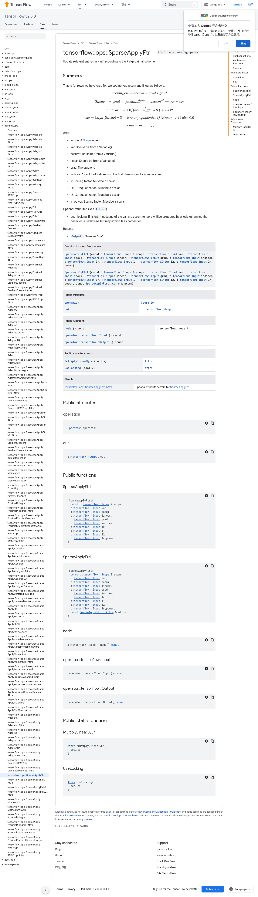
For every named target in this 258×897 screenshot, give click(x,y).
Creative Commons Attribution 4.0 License (158, 811)
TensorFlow (69, 43)
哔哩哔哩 (60, 867)
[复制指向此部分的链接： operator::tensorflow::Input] (115, 660)
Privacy (71, 889)
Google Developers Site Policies (120, 815)
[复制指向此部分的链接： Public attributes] (101, 403)
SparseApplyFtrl (77, 254)
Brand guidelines (167, 867)
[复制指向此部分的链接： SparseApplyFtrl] (95, 487)
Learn (62, 4)
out (67, 309)
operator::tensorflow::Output (87, 342)
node (69, 328)
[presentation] (139, 93)
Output (77, 236)
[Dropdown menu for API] (86, 4)
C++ (42, 24)
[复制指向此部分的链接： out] (73, 443)
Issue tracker (164, 849)
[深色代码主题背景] (206, 423)
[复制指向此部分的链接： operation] (85, 414)
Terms (59, 889)
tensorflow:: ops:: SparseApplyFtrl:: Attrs (88, 387)
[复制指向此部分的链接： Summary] (87, 76)
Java (55, 24)
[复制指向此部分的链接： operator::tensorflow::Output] (119, 688)
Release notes (165, 855)
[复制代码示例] (212, 423)
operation (72, 302)
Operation (148, 302)
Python (28, 24)
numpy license (84, 819)
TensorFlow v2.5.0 (20, 16)
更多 (124, 4)
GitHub (237, 4)
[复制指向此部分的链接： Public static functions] (113, 721)
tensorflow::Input (164, 254)
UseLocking (73, 368)
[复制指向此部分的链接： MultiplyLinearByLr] (100, 732)
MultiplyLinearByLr (79, 361)
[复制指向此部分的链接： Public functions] (101, 475)
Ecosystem (102, 4)
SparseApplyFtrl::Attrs (103, 283)
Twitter (59, 861)
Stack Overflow (166, 861)
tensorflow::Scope (118, 254)
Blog (58, 849)
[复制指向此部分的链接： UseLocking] (88, 769)
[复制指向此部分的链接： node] (76, 631)
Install (48, 4)
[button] (24, 53)
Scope (87, 140)
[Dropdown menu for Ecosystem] (113, 4)
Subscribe (212, 889)
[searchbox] (25, 36)
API (80, 4)
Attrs (100, 209)
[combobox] (180, 4)
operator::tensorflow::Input (87, 335)
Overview (11, 24)
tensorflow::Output (159, 309)
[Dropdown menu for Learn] (70, 4)
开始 (243, 43)
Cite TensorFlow (166, 873)
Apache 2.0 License (70, 815)
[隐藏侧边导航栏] (45, 890)
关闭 (225, 44)
